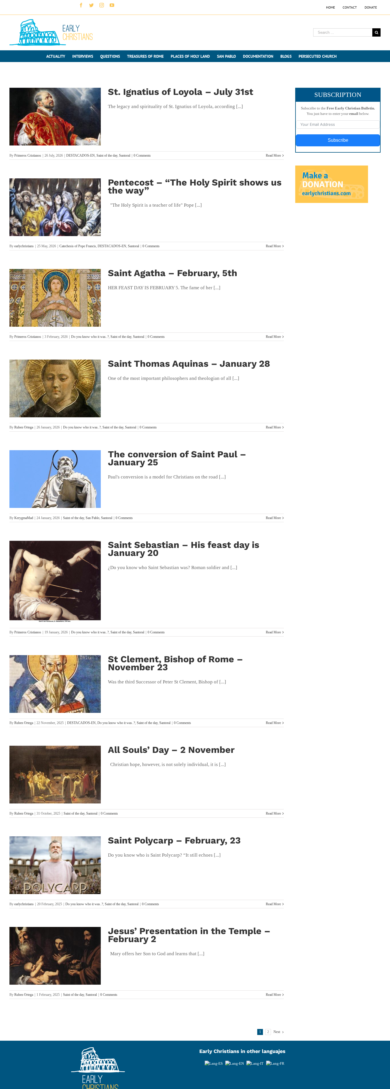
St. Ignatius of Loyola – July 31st (180, 91)
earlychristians (24, 246)
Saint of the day (107, 155)
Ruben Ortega (23, 427)
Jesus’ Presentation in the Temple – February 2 (189, 935)
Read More (273, 155)
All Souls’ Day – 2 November (171, 749)
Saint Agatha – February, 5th (172, 273)
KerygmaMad (23, 518)
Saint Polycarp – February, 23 (174, 840)
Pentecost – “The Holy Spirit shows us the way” (195, 186)
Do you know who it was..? (90, 337)
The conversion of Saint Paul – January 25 (177, 458)
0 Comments (142, 155)
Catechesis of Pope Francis (77, 246)
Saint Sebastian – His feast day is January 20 (183, 548)
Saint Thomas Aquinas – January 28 (189, 363)
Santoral (124, 155)
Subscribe (338, 140)
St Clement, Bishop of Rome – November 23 (175, 663)
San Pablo (92, 518)
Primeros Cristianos (27, 155)
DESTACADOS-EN (80, 155)
